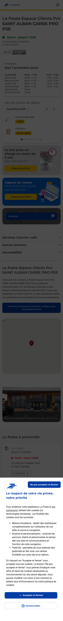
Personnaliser (33, 606)
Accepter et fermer (33, 595)
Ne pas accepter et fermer (44, 484)
